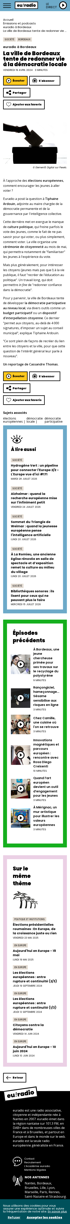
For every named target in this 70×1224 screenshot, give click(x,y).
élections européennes (13, 420)
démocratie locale (34, 420)
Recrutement (32, 1162)
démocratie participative (54, 420)
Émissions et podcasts (19, 23)
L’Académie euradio (37, 1166)
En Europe (20, 945)
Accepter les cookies (44, 1217)
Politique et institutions (29, 919)
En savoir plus (57, 1211)
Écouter (18, 81)
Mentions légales (35, 1170)
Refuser (14, 1217)
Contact (29, 1159)
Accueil (8, 20)
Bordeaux (24, 39)
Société (9, 39)
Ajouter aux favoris (27, 104)
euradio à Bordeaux (17, 27)
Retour (18, 1078)
